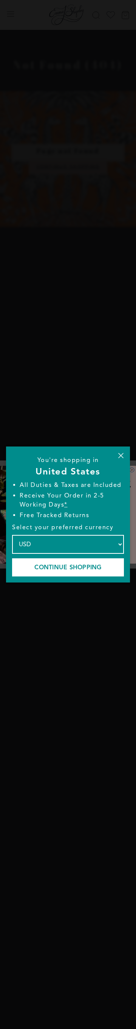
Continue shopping (67, 567)
